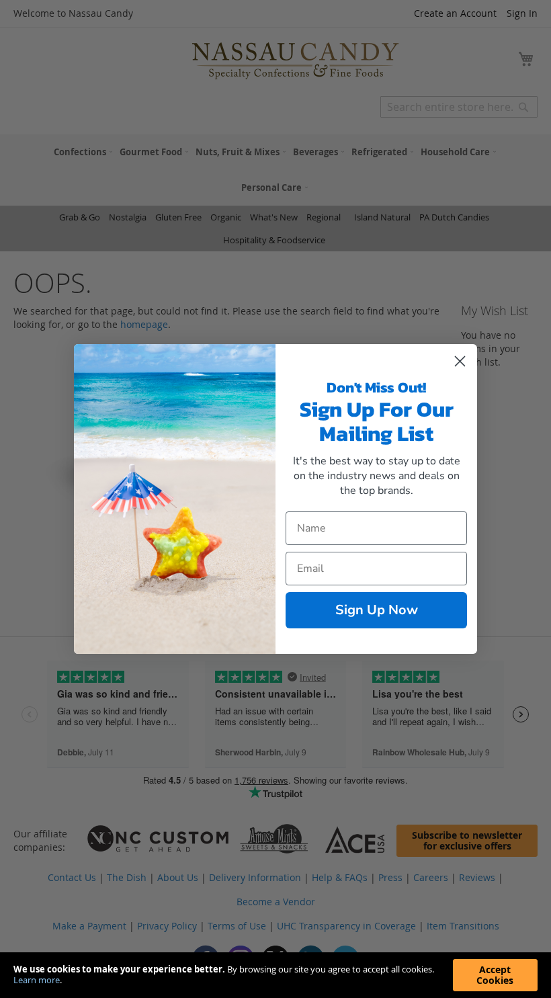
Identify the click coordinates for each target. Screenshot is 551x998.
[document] (275, 975)
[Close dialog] (460, 361)
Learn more (36, 980)
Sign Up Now (376, 610)
